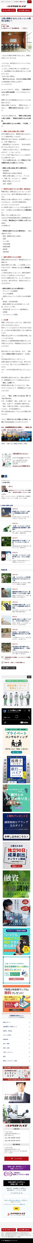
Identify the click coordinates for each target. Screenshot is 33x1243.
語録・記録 (6, 1048)
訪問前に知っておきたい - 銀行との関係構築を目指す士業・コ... (21, 513)
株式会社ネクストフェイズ (15, 490)
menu (29, 1)
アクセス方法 (17, 1158)
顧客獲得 (5, 1039)
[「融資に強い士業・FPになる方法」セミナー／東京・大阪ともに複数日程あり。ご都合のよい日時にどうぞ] (16, 441)
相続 (4, 1056)
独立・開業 (6, 26)
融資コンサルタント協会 (10, 1060)
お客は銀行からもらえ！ (21, 453)
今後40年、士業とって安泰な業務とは (14, 662)
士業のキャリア (7, 28)
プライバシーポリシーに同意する (15, 1204)
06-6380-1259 (14, 1138)
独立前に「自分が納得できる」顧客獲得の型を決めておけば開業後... (21, 634)
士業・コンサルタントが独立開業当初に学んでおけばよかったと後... (21, 579)
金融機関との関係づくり (10, 1026)
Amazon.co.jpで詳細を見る (21, 466)
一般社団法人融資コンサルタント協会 (21, 492)
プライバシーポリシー (14, 1200)
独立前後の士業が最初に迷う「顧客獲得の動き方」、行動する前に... (21, 648)
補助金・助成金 (7, 1031)
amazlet (21, 457)
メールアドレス (16, 1193)
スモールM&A (7, 1035)
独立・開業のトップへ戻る (9, 667)
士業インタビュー (8, 1052)
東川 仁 (25, 28)
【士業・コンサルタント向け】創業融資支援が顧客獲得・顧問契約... (21, 527)
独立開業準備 (15, 28)
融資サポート (7, 1022)
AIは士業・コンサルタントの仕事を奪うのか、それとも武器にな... (21, 557)
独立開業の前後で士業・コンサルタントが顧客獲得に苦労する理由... (21, 606)
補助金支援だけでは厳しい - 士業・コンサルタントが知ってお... (21, 542)
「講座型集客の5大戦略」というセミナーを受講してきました (17, 658)
